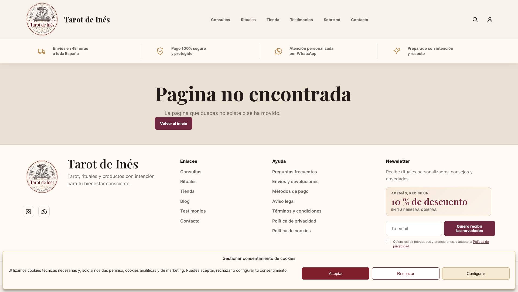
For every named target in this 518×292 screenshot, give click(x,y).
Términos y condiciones (297, 211)
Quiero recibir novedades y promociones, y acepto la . (441, 244)
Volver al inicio (173, 123)
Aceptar (336, 273)
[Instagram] (28, 211)
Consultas (220, 19)
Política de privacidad (294, 221)
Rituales (248, 19)
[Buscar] (475, 19)
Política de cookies (291, 230)
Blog (185, 201)
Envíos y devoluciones (295, 181)
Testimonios (301, 19)
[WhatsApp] (44, 211)
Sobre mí (332, 19)
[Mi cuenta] (489, 19)
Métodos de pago (290, 191)
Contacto (359, 19)
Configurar (476, 273)
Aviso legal (283, 201)
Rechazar (405, 273)
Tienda (273, 19)
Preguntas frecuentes (294, 171)
